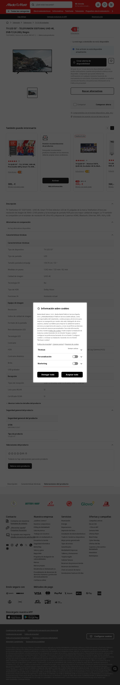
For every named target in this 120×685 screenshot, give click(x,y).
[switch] (75, 356)
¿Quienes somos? (58, 344)
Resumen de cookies (72, 344)
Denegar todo (47, 374)
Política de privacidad (44, 344)
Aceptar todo (72, 374)
